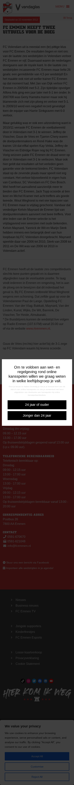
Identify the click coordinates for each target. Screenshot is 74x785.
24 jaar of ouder (37, 405)
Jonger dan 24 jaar (37, 415)
